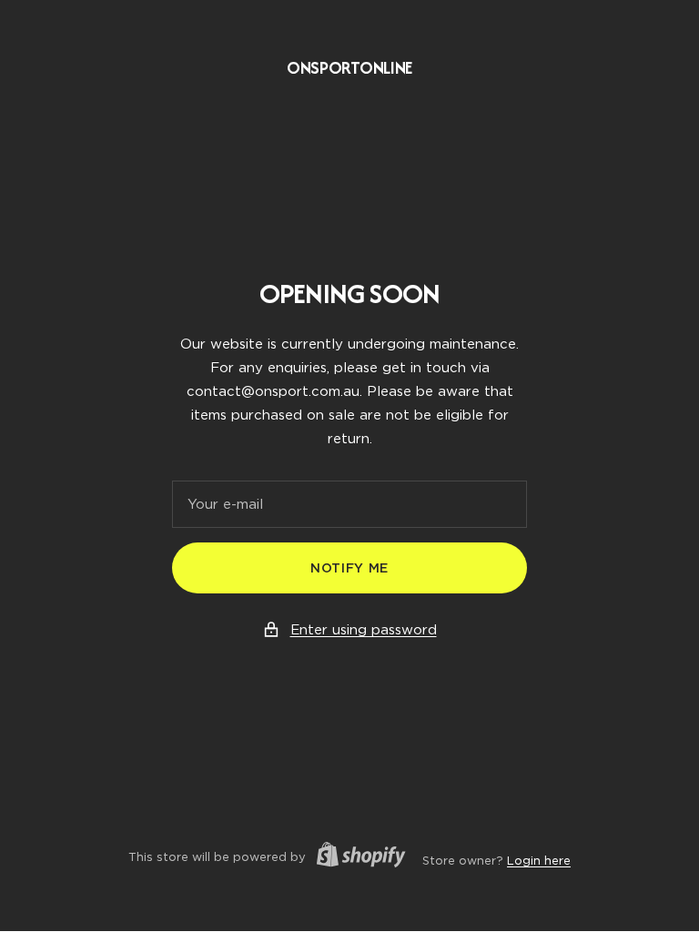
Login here (539, 860)
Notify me (349, 568)
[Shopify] (356, 857)
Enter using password (363, 630)
